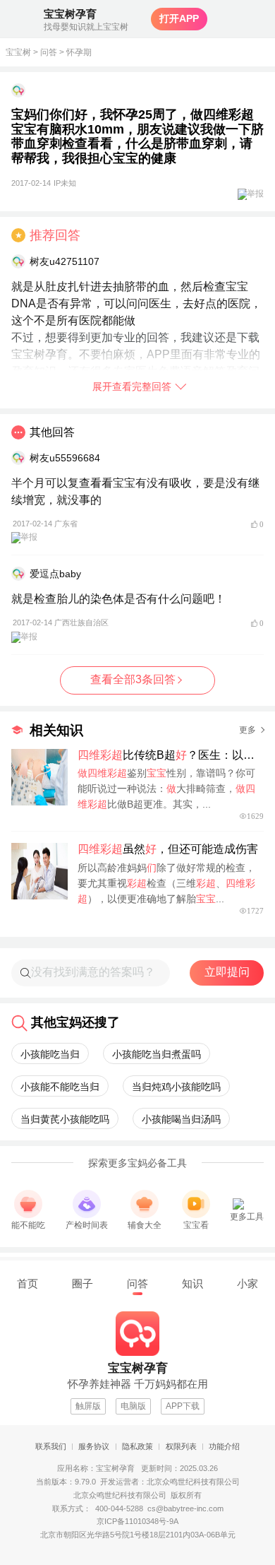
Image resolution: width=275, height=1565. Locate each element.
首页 (27, 1283)
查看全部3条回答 (133, 679)
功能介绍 (224, 1446)
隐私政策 (137, 1446)
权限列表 (181, 1446)
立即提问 (227, 972)
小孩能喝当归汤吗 (181, 1119)
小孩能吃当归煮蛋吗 (156, 1054)
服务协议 (93, 1446)
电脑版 (133, 1406)
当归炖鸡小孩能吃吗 (176, 1086)
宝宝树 (18, 52)
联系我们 (50, 1446)
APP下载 (183, 1406)
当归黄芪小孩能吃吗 (64, 1119)
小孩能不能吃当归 (59, 1086)
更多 (247, 730)
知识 (192, 1283)
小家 (247, 1283)
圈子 (82, 1283)
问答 (48, 52)
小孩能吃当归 (50, 1054)
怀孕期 (79, 52)
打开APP (179, 18)
